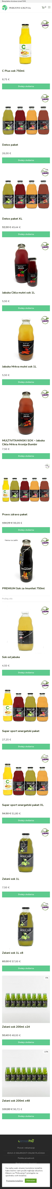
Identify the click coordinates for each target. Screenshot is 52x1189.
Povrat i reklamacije (26, 1148)
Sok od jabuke (11, 657)
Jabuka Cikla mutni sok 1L (18, 293)
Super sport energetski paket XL (23, 805)
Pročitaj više (7, 598)
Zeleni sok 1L (10, 879)
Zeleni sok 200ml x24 (16, 1027)
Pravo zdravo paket (14, 514)
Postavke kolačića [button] (14, 1181)
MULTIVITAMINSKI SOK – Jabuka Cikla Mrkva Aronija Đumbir (23, 442)
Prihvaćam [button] (30, 1180)
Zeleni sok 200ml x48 (16, 1101)
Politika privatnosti (26, 1158)
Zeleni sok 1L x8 (12, 953)
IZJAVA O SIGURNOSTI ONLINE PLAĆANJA (26, 1153)
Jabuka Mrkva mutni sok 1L (19, 366)
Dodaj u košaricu (26, 86)
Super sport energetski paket (20, 731)
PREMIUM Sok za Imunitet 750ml (23, 588)
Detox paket (10, 145)
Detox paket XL (12, 219)
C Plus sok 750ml (13, 71)
